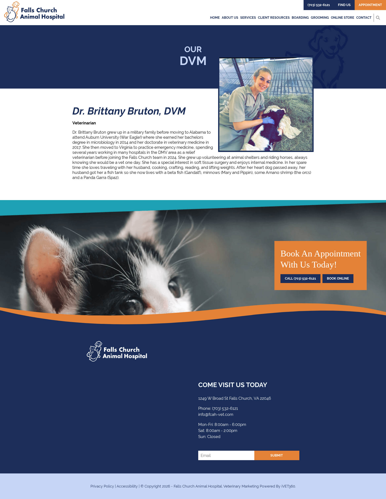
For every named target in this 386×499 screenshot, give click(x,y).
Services (248, 18)
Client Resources (274, 18)
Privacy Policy (102, 486)
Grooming (320, 18)
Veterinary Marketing (241, 486)
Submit (276, 455)
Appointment (370, 5)
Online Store (342, 18)
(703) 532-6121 (319, 5)
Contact (364, 18)
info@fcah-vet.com (215, 414)
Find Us (344, 5)
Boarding (300, 18)
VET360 (288, 486)
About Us (230, 18)
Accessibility (127, 486)
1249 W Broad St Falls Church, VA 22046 (234, 398)
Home (215, 18)
